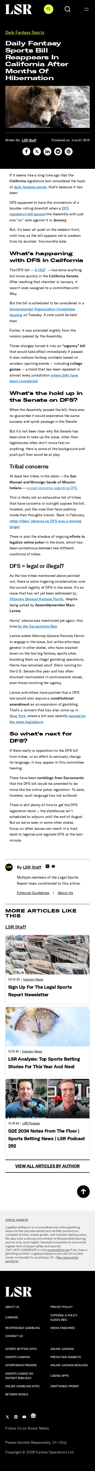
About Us (65, 893)
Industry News (33, 979)
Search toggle (67, 9)
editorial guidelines (33, 893)
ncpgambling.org (58, 1250)
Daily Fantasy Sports (24, 32)
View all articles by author (47, 1166)
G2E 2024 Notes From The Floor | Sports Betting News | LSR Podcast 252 (46, 1138)
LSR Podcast (31, 1123)
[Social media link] (26, 151)
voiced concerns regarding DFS (51, 488)
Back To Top (83, 1191)
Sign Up (48, 9)
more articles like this (41, 913)
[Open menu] (86, 9)
